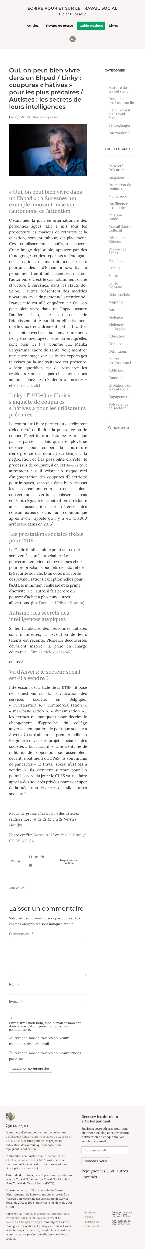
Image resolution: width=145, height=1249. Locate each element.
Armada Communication (122, 1223)
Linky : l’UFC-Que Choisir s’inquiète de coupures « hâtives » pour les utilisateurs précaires (47, 405)
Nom (14, 984)
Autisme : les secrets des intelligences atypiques (39, 616)
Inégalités (117, 177)
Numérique (118, 196)
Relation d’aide (115, 217)
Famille (114, 268)
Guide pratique (91, 25)
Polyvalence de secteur (118, 406)
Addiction (116, 370)
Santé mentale (115, 285)
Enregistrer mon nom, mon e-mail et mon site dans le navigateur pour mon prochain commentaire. (45, 1026)
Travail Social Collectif (120, 228)
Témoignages (120, 125)
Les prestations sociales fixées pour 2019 (46, 537)
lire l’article (29, 385)
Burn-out (116, 309)
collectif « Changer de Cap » (24, 1222)
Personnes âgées (117, 251)
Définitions (118, 351)
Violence (116, 317)
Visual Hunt (71, 834)
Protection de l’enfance (120, 187)
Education (117, 336)
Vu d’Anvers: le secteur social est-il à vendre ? (44, 675)
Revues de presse (59, 25)
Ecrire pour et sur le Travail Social (73, 8)
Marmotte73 (43, 834)
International (119, 133)
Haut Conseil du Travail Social (119, 114)
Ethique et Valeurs (117, 239)
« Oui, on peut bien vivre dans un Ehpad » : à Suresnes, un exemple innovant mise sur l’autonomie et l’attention (45, 201)
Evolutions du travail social (120, 387)
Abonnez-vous (96, 1161)
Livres (113, 25)
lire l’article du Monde (51, 651)
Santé (113, 275)
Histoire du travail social (119, 89)
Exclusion (117, 343)
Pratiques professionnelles (122, 100)
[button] (72, 39)
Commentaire (21, 933)
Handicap (116, 260)
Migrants (116, 302)
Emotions (116, 377)
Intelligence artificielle (118, 205)
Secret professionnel (120, 361)
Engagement (119, 396)
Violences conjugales (117, 327)
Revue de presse (45, 117)
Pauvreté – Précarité (117, 168)
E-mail (15, 1001)
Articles (33, 25)
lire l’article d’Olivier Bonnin (57, 602)
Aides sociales (120, 294)
